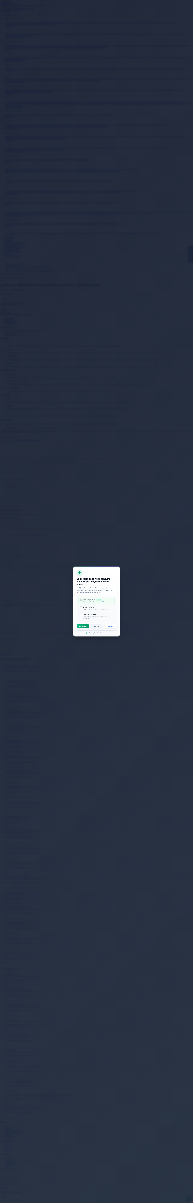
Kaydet (110, 626)
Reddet (96, 626)
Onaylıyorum (83, 626)
